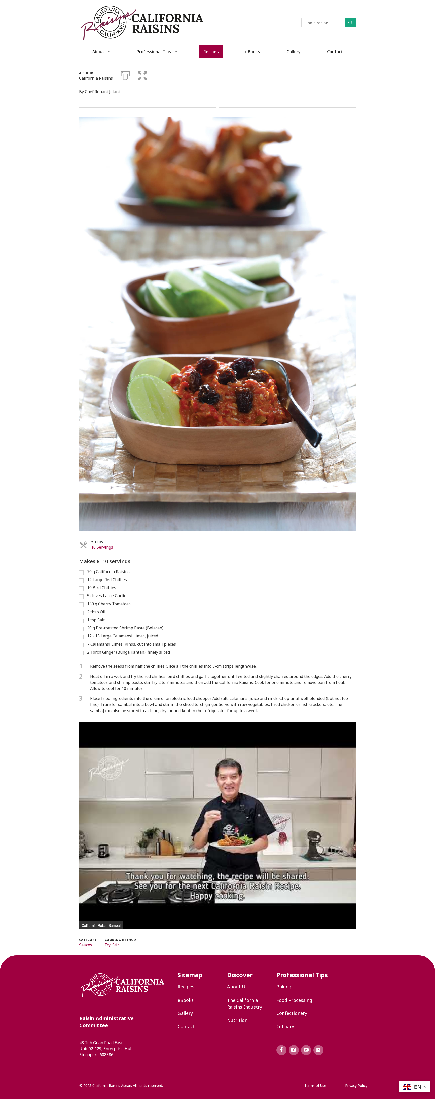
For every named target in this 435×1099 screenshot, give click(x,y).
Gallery (293, 51)
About (98, 51)
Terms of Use (315, 1085)
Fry (107, 945)
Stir (115, 945)
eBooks (252, 51)
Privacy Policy (356, 1085)
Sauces (85, 945)
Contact (335, 51)
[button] (142, 74)
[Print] (125, 74)
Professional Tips (154, 51)
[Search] (350, 22)
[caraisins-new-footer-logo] (122, 985)
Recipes (211, 51)
